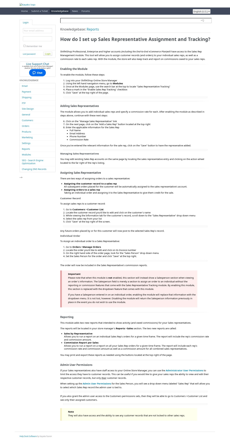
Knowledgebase (59, 11)
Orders (25, 125)
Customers (27, 120)
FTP (24, 103)
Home (24, 11)
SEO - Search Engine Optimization (32, 162)
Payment (26, 91)
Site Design (28, 108)
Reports (26, 148)
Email (25, 85)
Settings (26, 143)
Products (26, 131)
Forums (86, 11)
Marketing (27, 137)
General (26, 114)
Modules (26, 154)
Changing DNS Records (34, 169)
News (75, 11)
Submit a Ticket (39, 11)
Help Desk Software (28, 436)
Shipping (26, 97)
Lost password (29, 54)
